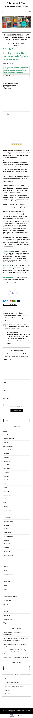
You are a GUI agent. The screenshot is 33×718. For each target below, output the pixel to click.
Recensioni (6, 581)
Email (5, 390)
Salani (5, 593)
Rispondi (9, 343)
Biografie (6, 453)
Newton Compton (8, 555)
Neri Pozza (6, 551)
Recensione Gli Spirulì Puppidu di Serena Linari (16, 657)
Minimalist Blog (26, 710)
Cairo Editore (7, 465)
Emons (5, 483)
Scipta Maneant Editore (10, 596)
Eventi (5, 487)
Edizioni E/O (6, 476)
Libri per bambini (8, 536)
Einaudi (5, 480)
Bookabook (6, 461)
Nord (4, 562)
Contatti (7, 694)
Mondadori (6, 544)
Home (6, 679)
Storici (5, 608)
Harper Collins (7, 510)
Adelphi (5, 435)
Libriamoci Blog (16, 3)
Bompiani (6, 457)
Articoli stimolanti (8, 438)
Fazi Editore (6, 491)
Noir (4, 559)
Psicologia (6, 577)
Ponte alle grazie (8, 574)
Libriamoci (16, 45)
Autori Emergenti (8, 446)
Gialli (4, 498)
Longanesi (6, 540)
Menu (29, 11)
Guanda (5, 506)
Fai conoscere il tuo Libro (12, 682)
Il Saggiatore (7, 517)
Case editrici (6, 468)
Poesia (5, 570)
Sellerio (5, 604)
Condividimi (10, 304)
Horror (5, 514)
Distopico (6, 472)
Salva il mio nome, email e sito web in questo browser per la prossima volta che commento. (17, 405)
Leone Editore (7, 525)
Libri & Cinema (7, 529)
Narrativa (6, 547)
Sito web (6, 398)
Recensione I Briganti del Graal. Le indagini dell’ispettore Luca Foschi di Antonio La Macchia (15, 652)
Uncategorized (7, 619)
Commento (7, 359)
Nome (5, 382)
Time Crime (6, 615)
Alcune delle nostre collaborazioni (14, 686)
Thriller (5, 611)
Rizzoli (5, 585)
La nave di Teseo (8, 521)
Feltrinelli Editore (8, 495)
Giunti (9, 88)
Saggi (5, 589)
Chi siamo (7, 690)
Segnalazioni (7, 600)
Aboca (5, 431)
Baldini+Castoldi (8, 450)
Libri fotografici (7, 532)
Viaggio (5, 623)
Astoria (5, 442)
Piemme (5, 566)
